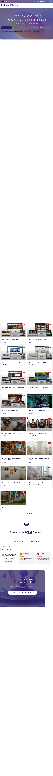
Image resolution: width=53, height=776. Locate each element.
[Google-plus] (5, 1)
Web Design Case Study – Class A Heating (13, 387)
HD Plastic (25, 553)
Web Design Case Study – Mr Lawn (11, 339)
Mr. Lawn (4, 507)
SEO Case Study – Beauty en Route (11, 482)
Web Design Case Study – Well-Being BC (39, 387)
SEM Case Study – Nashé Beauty (10, 410)
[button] (51, 5)
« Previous (21, 513)
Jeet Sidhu (41, 553)
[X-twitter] (3, 1)
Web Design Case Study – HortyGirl (38, 339)
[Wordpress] (7, 1)
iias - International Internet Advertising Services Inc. (11, 555)
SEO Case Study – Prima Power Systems (39, 410)
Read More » (4, 342)
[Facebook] (1, 1)
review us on (7, 561)
